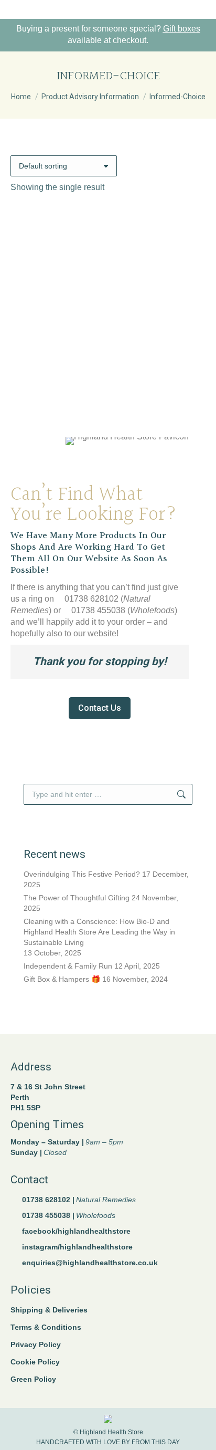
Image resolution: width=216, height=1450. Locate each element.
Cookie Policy (35, 1362)
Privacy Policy (35, 1344)
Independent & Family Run (68, 966)
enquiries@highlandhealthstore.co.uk (90, 1262)
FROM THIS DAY (156, 1442)
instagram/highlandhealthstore (77, 1247)
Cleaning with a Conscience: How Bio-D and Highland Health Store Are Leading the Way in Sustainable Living (99, 932)
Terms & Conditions (45, 1327)
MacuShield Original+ (108, 380)
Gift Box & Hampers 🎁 (62, 979)
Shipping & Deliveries (49, 1310)
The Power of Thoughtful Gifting (76, 898)
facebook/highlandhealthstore (76, 1231)
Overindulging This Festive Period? (82, 874)
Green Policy (33, 1379)
